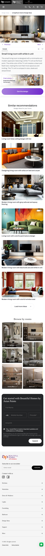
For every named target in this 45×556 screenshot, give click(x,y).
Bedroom (32, 365)
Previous (7, 44)
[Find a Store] (38, 7)
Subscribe (37, 467)
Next (39, 44)
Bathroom (32, 386)
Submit (35, 441)
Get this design (22, 91)
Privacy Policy (5, 545)
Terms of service (15, 545)
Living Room (11, 345)
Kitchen (32, 339)
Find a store (7, 78)
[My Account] (34, 7)
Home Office (11, 386)
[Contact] (30, 7)
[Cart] (42, 7)
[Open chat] (41, 544)
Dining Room (11, 360)
